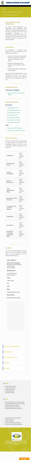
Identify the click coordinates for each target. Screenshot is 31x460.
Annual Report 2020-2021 (14, 122)
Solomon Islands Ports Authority (13, 422)
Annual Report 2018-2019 (14, 117)
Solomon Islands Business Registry (13, 424)
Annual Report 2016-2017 (14, 112)
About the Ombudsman (12, 346)
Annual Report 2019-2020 (14, 120)
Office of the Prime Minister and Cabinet (13, 12)
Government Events (9, 392)
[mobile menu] (28, 2)
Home (4, 9)
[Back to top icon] (28, 457)
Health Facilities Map (10, 389)
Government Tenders (10, 387)
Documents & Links (10, 357)
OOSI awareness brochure (14, 110)
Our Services (8, 352)
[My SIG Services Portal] (15, 2)
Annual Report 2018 (12, 115)
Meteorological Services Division (13, 406)
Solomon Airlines (9, 421)
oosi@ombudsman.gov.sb (13, 292)
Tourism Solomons (9, 419)
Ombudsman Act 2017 (13, 107)
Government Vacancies (10, 386)
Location (7, 368)
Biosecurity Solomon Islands (12, 405)
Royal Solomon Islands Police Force (16, 130)
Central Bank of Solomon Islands (13, 418)
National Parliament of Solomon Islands (14, 402)
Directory (7, 363)
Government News (9, 391)
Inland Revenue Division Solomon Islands (15, 403)
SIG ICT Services (17, 441)
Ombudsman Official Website (15, 128)
